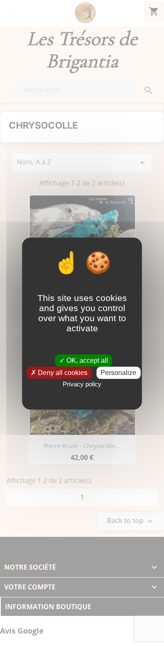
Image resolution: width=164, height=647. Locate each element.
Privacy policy (82, 384)
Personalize (118, 372)
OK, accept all (86, 360)
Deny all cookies (61, 372)
